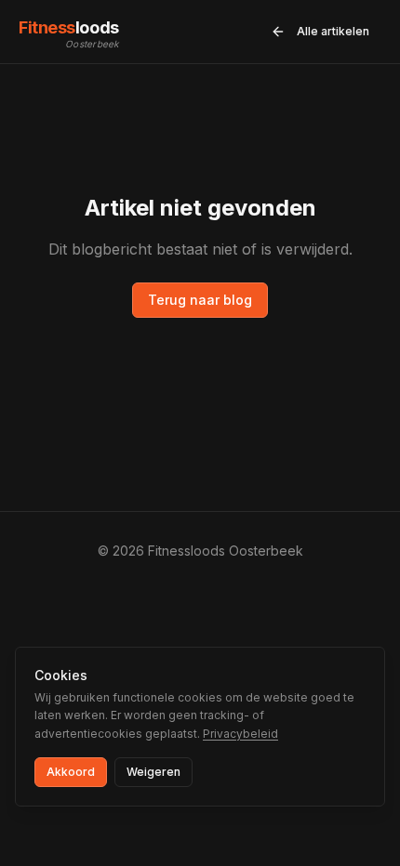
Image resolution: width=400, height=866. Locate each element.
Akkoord (71, 772)
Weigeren (153, 772)
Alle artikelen (333, 31)
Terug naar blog (200, 300)
